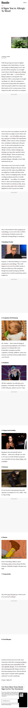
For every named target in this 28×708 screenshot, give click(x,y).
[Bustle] (5, 2)
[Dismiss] (25, 694)
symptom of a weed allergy (9, 264)
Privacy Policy (8, 704)
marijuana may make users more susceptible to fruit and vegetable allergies (13, 664)
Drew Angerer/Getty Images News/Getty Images (27, 42)
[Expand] (20, 694)
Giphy (8, 680)
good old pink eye (13, 594)
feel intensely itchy (16, 490)
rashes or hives (12, 564)
